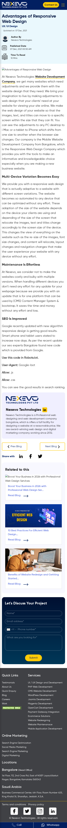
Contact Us (51, 5)
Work (4, 704)
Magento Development (40, 704)
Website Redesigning (39, 720)
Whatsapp (52, 825)
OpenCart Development (40, 708)
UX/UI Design (10, 26)
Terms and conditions (14, 804)
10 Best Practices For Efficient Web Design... (28, 532)
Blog (4, 695)
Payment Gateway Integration (44, 712)
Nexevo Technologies (23, 410)
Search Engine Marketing (15, 751)
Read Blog (14, 495)
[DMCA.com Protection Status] (11, 708)
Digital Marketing (11, 755)
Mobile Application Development (45, 729)
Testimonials (8, 683)
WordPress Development (40, 695)
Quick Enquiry (9, 691)
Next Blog (51, 446)
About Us (6, 687)
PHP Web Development (40, 687)
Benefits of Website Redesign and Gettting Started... (33, 576)
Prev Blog (16, 446)
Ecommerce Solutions (39, 716)
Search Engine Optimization (16, 743)
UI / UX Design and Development (45, 683)
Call (19, 825)
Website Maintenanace (40, 724)
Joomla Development (39, 699)
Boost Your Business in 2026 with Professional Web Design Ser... (27, 488)
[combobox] (11, 629)
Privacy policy (36, 804)
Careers (6, 699)
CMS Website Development (42, 691)
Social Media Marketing (14, 747)
